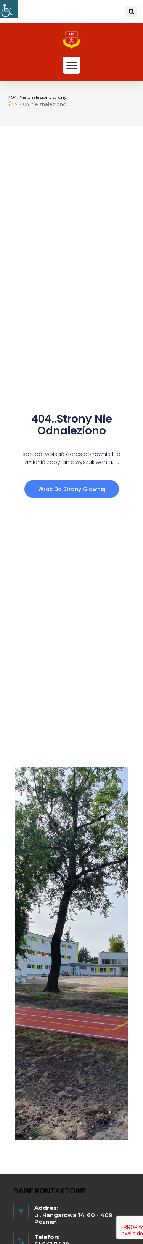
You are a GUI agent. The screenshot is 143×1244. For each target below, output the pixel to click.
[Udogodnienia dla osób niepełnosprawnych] (9, 9)
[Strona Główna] (10, 104)
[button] (131, 11)
